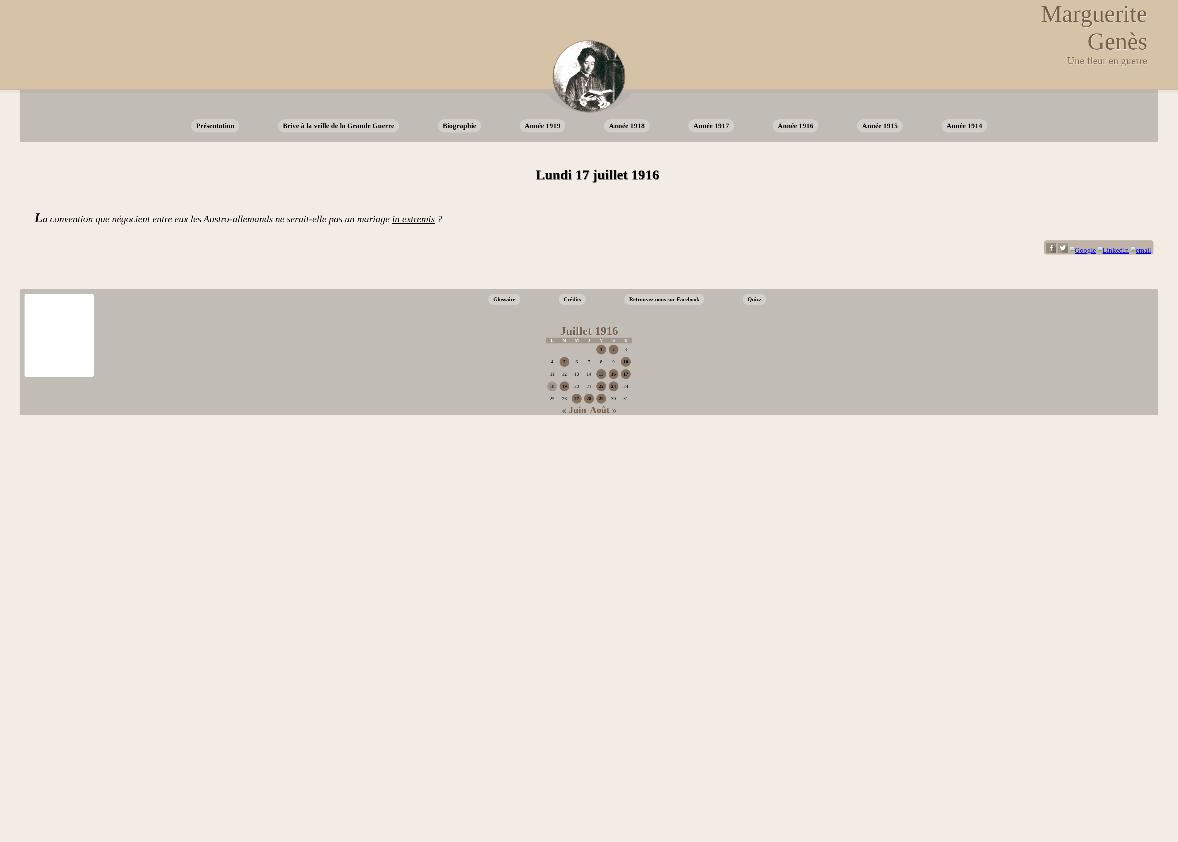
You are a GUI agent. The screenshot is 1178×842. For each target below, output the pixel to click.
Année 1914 (964, 126)
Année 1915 (880, 126)
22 (601, 386)
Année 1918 (627, 126)
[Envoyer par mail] (1141, 250)
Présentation (215, 126)
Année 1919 (542, 126)
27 (576, 398)
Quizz (754, 299)
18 (552, 386)
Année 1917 (711, 126)
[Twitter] (1063, 250)
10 (625, 361)
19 (564, 386)
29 (601, 398)
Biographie (459, 126)
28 (589, 398)
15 (601, 374)
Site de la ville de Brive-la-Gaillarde (61, 356)
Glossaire (504, 299)
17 (625, 374)
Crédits (572, 299)
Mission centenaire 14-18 (1104, 368)
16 (613, 374)
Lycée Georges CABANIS (59, 314)
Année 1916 (796, 126)
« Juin (574, 410)
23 (613, 386)
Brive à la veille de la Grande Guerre (338, 126)
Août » (603, 410)
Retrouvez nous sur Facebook (664, 299)
